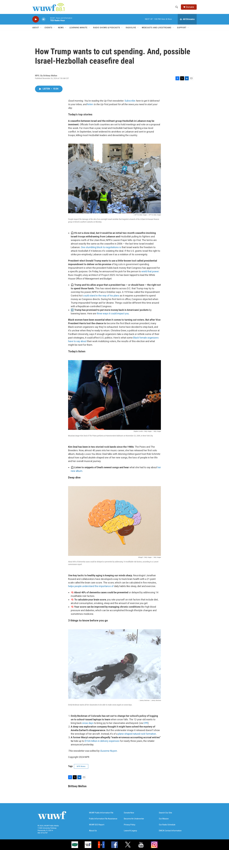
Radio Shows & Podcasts (106, 28)
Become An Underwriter (134, 819)
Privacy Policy (129, 825)
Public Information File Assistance (103, 819)
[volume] (43, 19)
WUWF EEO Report (96, 825)
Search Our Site (165, 813)
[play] (36, 19)
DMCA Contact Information (170, 831)
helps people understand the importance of (91, 586)
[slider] (47, 19)
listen (90, 104)
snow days (88, 723)
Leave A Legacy (130, 831)
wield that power (150, 271)
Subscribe (130, 100)
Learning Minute (78, 28)
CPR (145, 723)
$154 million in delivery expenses (102, 741)
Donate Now (129, 813)
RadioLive (131, 28)
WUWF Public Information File (101, 813)
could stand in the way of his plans (101, 295)
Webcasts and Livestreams (156, 28)
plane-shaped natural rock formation (137, 733)
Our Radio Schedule (167, 825)
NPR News (81, 766)
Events (48, 28)
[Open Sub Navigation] (41, 28)
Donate (190, 7)
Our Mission (164, 819)
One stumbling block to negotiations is (101, 247)
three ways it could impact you (113, 313)
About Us (93, 831)
